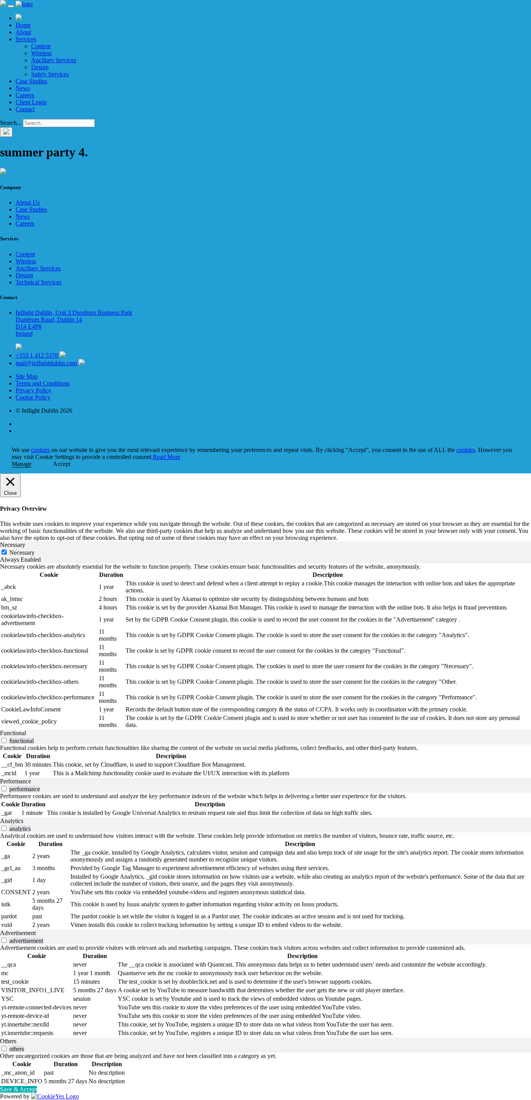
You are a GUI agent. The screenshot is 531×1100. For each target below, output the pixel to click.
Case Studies (31, 81)
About (23, 32)
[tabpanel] (265, 646)
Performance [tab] (15, 781)
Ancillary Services (53, 60)
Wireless (41, 53)
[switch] (4, 740)
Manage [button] (21, 464)
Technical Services (38, 282)
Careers (25, 95)
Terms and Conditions (43, 383)
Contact (25, 109)
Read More (166, 457)
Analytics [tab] (11, 821)
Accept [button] (61, 464)
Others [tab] (8, 1041)
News (23, 88)
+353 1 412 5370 (37, 355)
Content (41, 46)
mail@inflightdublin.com (46, 363)
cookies (40, 450)
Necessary (22, 552)
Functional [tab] (13, 733)
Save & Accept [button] (18, 1089)
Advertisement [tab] (18, 933)
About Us (28, 202)
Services (26, 39)
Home (23, 25)
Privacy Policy (33, 390)
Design (40, 67)
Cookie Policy (33, 397)
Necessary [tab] (12, 544)
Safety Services (50, 74)
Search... (10, 122)
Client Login (31, 102)
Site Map (27, 376)
